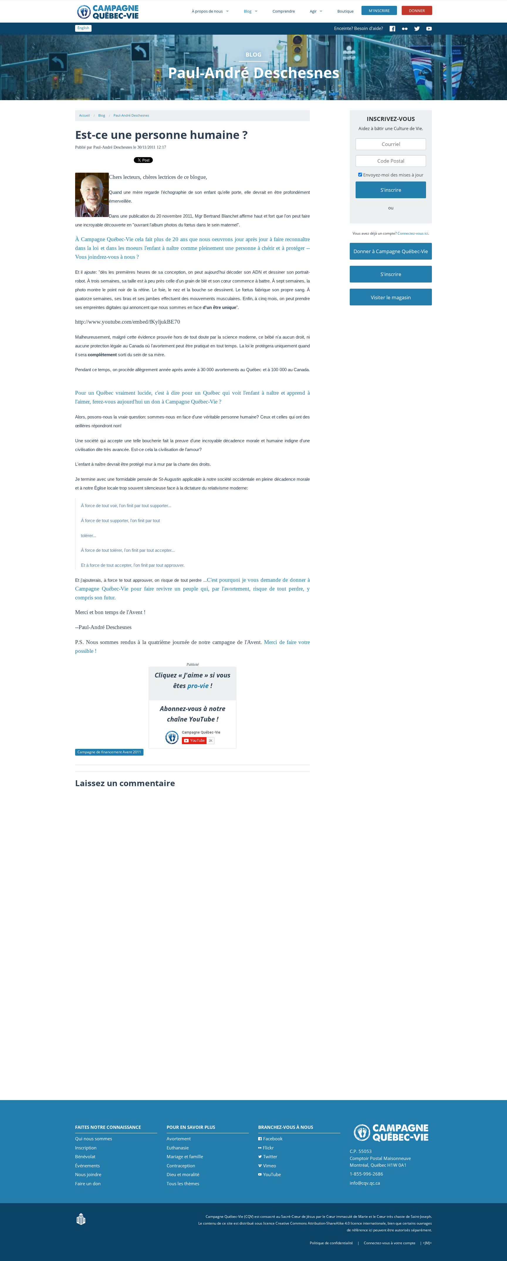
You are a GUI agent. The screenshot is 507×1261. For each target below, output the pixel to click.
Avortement (179, 1138)
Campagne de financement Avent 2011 (109, 751)
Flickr (268, 1148)
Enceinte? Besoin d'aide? (358, 28)
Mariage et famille (185, 1156)
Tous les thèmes (183, 1183)
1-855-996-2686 (366, 1174)
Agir (313, 11)
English (83, 27)
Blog (247, 11)
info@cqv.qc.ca (365, 1183)
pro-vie (198, 685)
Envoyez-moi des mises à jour (392, 175)
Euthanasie (178, 1148)
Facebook (273, 1138)
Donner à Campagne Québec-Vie (391, 251)
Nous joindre (88, 1174)
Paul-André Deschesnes (131, 115)
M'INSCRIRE (379, 10)
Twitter (270, 1156)
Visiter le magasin (391, 297)
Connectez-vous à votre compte (389, 1243)
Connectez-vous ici (413, 233)
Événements (87, 1165)
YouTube (272, 1174)
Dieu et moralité (183, 1174)
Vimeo (269, 1165)
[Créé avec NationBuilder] (81, 1218)
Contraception (181, 1165)
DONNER (417, 10)
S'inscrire (391, 274)
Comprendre (284, 11)
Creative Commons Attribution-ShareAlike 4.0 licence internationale (331, 1223)
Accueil (84, 115)
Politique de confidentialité (331, 1243)
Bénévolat (85, 1156)
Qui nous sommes (93, 1138)
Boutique (345, 11)
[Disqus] (192, 864)
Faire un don (88, 1183)
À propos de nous (207, 11)
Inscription (86, 1148)
